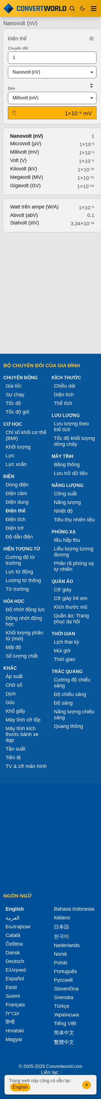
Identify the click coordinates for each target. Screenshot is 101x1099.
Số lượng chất (22, 656)
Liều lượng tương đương (73, 551)
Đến (11, 88)
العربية (12, 918)
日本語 (61, 927)
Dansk (13, 952)
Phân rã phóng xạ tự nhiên (74, 566)
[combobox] (48, 72)
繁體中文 (64, 1042)
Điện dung (17, 502)
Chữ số (14, 685)
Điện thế (16, 511)
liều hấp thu (67, 540)
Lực (10, 455)
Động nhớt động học (24, 621)
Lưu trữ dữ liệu (71, 473)
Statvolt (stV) (24, 223)
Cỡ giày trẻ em (70, 598)
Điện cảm (16, 493)
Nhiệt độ (63, 511)
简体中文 (64, 1032)
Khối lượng (18, 447)
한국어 (61, 936)
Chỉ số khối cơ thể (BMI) (26, 435)
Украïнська (66, 1015)
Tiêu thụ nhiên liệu (74, 519)
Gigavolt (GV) (25, 185)
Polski (60, 963)
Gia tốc (14, 386)
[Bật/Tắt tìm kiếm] (72, 8)
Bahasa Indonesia (74, 909)
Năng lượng (67, 502)
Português (65, 971)
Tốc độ (13, 403)
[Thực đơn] (94, 8)
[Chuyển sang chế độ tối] (82, 8)
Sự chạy (15, 394)
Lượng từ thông (23, 580)
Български (18, 926)
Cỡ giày (63, 589)
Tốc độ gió (17, 412)
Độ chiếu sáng (70, 694)
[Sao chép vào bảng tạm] (14, 113)
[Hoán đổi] (91, 86)
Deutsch (15, 961)
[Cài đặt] (91, 39)
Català (13, 935)
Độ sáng (63, 703)
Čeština (14, 944)
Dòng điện (17, 485)
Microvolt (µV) (25, 143)
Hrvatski (15, 1031)
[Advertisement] (50, 291)
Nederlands (67, 945)
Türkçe (61, 1006)
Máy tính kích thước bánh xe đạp (22, 734)
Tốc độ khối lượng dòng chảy (74, 441)
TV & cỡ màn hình (26, 766)
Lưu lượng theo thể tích (71, 426)
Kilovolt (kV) (23, 169)
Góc (10, 702)
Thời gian (64, 659)
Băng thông (67, 464)
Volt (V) (18, 160)
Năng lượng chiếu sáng (74, 714)
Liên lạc (49, 1072)
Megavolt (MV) (26, 177)
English (20, 1087)
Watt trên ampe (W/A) (34, 207)
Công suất (65, 493)
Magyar (14, 1039)
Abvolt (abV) (24, 215)
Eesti (11, 987)
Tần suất (15, 749)
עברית (12, 1013)
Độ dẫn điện (19, 537)
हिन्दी (10, 1022)
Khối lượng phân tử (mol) (24, 635)
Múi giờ (62, 650)
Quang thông (68, 726)
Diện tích (64, 394)
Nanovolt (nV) (26, 136)
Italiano (62, 917)
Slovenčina (66, 989)
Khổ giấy (15, 711)
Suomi (13, 996)
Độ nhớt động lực (25, 609)
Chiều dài (64, 386)
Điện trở (15, 528)
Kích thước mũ (70, 607)
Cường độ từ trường (20, 560)
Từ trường (17, 589)
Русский (63, 980)
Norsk (60, 954)
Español (15, 978)
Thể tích (63, 403)
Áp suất (14, 676)
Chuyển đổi (18, 48)
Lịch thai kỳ (66, 642)
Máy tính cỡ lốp (23, 720)
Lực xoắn (16, 464)
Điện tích (16, 519)
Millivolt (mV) (24, 152)
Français (15, 1004)
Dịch (11, 694)
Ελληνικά (16, 970)
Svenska (63, 997)
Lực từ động (19, 572)
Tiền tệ (13, 757)
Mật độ (13, 647)
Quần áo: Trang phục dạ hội (71, 618)
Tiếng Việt (65, 1023)
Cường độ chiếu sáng (72, 682)
